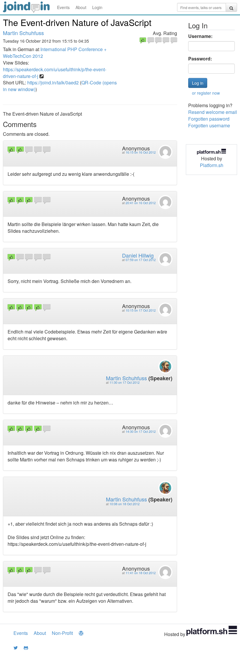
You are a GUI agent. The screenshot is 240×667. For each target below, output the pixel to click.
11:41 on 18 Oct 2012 (141, 573)
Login (97, 7)
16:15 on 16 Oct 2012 (141, 152)
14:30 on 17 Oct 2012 (141, 431)
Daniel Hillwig (138, 255)
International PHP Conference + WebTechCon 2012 (55, 52)
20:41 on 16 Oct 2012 (141, 203)
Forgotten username (209, 125)
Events (63, 7)
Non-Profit (62, 633)
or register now (206, 93)
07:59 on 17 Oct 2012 (141, 260)
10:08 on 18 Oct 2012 (124, 504)
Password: (200, 58)
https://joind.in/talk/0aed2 (53, 82)
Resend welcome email (212, 112)
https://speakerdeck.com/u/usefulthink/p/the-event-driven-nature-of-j (54, 72)
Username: (200, 36)
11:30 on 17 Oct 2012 (124, 382)
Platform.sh (211, 165)
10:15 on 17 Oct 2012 (141, 310)
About (81, 7)
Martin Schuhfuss (23, 33)
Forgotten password (208, 118)
